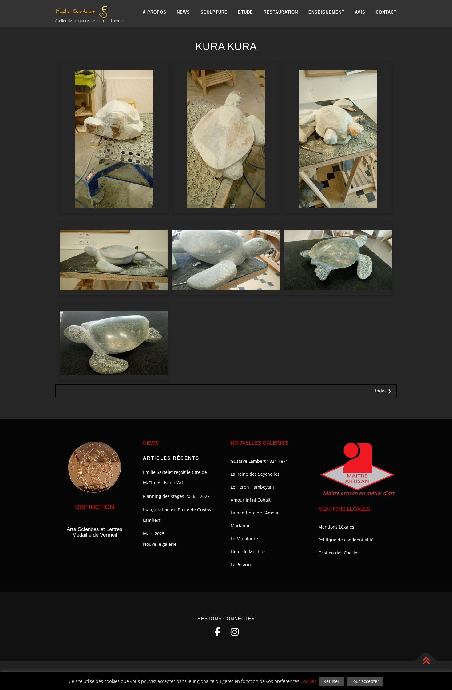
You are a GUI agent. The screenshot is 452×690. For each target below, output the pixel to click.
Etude (245, 12)
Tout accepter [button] (365, 681)
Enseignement (326, 12)
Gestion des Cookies (338, 553)
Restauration (281, 12)
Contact (386, 12)
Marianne (241, 526)
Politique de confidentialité (346, 540)
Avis (360, 12)
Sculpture (214, 12)
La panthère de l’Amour (255, 513)
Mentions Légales (336, 527)
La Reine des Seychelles (255, 474)
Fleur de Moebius (249, 551)
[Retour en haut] (426, 661)
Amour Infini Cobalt (251, 500)
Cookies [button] (308, 681)
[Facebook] (217, 631)
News (183, 12)
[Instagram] (234, 631)
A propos (154, 12)
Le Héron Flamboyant (252, 487)
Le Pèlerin (241, 564)
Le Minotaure (244, 538)
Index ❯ (383, 391)
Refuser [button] (331, 681)
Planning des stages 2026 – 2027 (176, 496)
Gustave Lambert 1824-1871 (259, 461)
